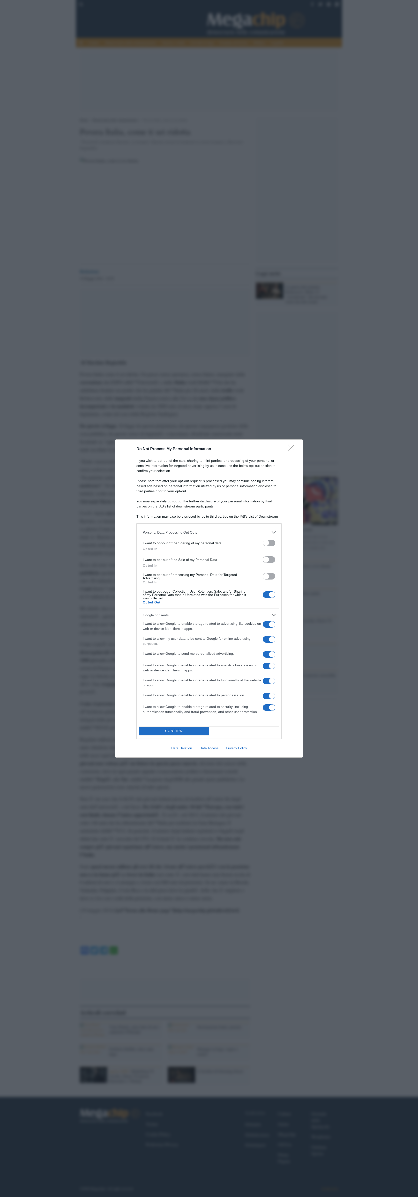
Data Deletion (181, 748)
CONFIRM (174, 731)
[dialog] (209, 598)
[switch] (269, 543)
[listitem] (209, 532)
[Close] (292, 449)
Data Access (209, 748)
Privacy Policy (236, 748)
